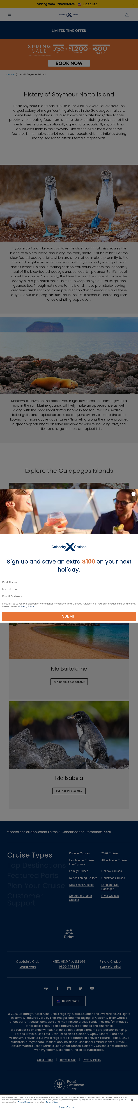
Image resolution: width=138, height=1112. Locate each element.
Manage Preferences (68, 1107)
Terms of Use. (52, 1102)
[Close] (132, 1100)
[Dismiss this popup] (133, 494)
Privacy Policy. (26, 606)
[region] (69, 1103)
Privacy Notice (24, 1102)
